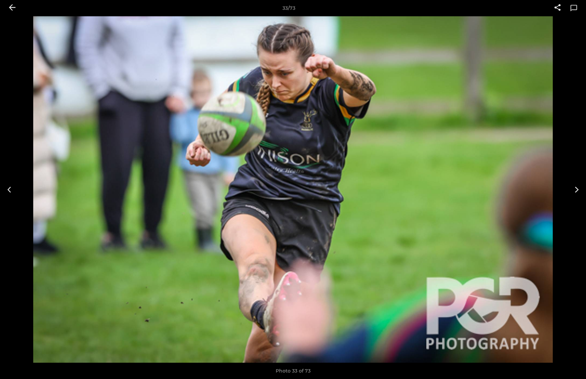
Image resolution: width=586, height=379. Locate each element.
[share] (557, 8)
